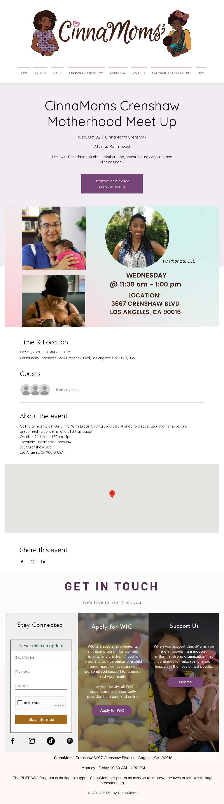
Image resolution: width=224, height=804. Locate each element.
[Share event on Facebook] (22, 561)
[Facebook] (13, 741)
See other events (112, 186)
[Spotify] (70, 741)
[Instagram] (32, 741)
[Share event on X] (33, 561)
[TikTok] (51, 741)
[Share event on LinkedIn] (43, 561)
